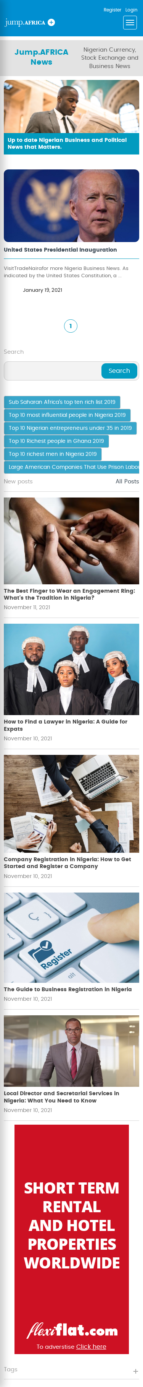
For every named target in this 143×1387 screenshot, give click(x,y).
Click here (91, 1347)
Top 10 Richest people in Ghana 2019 (56, 441)
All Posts (127, 482)
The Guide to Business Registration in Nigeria (68, 989)
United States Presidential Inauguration (60, 250)
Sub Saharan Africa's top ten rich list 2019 (62, 402)
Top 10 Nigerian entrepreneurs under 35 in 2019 (70, 428)
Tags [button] (11, 1369)
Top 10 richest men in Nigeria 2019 (53, 454)
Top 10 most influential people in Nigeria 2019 (67, 415)
